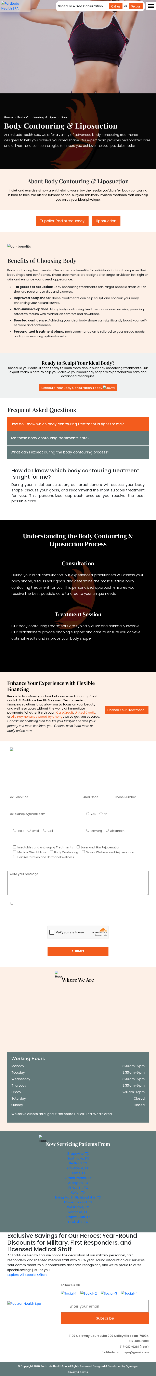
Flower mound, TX (78, 1202)
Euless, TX (78, 1173)
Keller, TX (78, 1192)
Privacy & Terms (78, 1372)
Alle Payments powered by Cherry (36, 716)
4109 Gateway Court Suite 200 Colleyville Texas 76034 (108, 1336)
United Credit (85, 712)
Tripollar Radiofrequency (62, 220)
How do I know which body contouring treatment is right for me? (67, 424)
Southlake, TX (78, 1158)
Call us (115, 6)
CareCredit (64, 712)
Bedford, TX (78, 1163)
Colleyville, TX (78, 1168)
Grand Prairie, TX (78, 1178)
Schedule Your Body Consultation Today (72, 388)
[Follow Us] (68, 1293)
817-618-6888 (139, 1341)
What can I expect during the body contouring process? (60, 452)
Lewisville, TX (78, 1221)
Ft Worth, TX (78, 1187)
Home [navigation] (8, 117)
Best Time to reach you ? (98, 825)
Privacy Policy (74, 921)
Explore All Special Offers (27, 1274)
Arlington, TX (78, 1182)
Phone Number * (92, 791)
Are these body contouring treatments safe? (50, 438)
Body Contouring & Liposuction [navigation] (42, 117)
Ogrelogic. (132, 1366)
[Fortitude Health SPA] (15, 5)
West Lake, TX (78, 1207)
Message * (14, 868)
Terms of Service (103, 921)
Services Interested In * (23, 841)
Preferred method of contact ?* (30, 825)
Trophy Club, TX (78, 1217)
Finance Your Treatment (125, 710)
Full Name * (15, 791)
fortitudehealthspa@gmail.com (125, 1352)
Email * (12, 808)
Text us (136, 6)
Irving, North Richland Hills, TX (78, 1197)
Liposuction (106, 220)
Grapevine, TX (78, 1153)
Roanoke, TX (78, 1212)
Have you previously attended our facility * (110, 808)
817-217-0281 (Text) (134, 1347)
